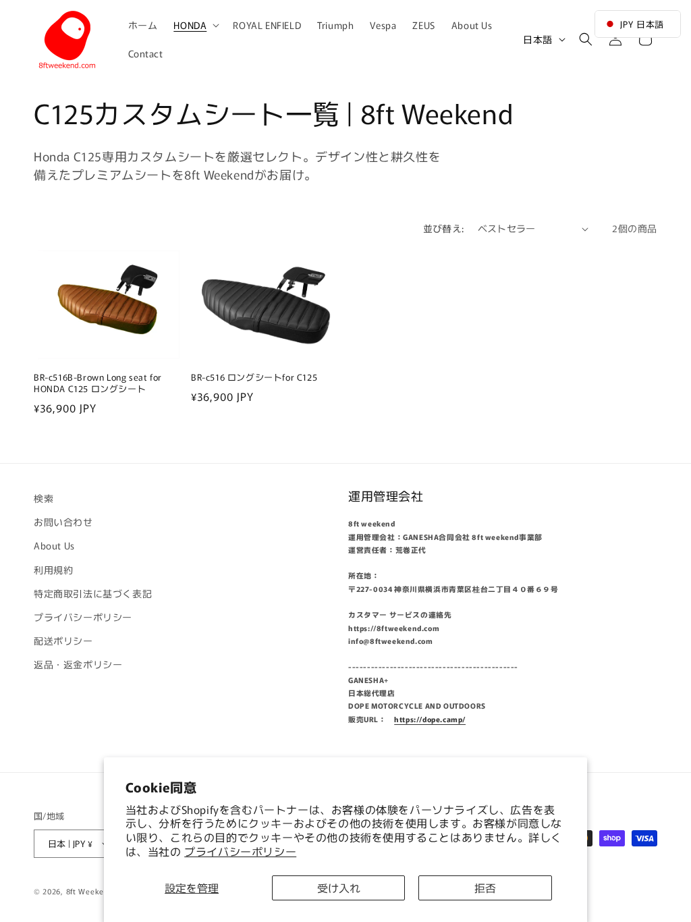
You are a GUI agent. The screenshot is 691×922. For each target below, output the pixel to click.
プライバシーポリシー (240, 851)
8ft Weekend (89, 891)
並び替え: (443, 228)
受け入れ (338, 887)
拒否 (485, 887)
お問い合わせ (63, 521)
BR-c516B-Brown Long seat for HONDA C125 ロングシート (98, 383)
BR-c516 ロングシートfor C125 (259, 377)
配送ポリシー (63, 640)
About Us (54, 545)
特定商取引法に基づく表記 (93, 593)
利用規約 (53, 569)
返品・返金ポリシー (78, 664)
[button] (195, 25)
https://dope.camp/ (430, 719)
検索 (43, 498)
